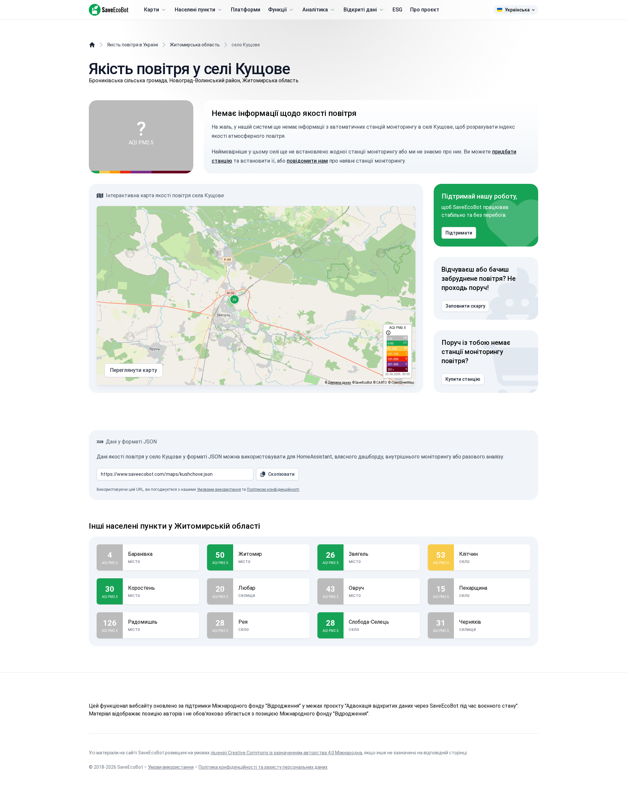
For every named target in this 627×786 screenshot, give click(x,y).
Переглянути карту (133, 370)
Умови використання (171, 767)
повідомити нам (307, 161)
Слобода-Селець (369, 622)
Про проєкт (424, 10)
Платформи (245, 10)
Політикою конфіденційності (273, 489)
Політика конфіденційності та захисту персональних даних (263, 767)
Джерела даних (339, 382)
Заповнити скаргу (465, 306)
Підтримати (458, 232)
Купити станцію (462, 379)
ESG (397, 10)
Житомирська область (195, 44)
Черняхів (470, 622)
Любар (246, 588)
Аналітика (315, 10)
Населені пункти (195, 10)
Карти (151, 10)
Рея (243, 622)
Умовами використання (219, 489)
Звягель (358, 554)
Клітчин (468, 554)
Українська (517, 9)
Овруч (356, 588)
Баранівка (140, 554)
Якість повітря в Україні (132, 44)
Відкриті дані (360, 10)
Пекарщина (473, 588)
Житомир (250, 554)
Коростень (141, 588)
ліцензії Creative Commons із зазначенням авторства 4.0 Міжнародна (286, 752)
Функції (277, 10)
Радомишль (142, 622)
